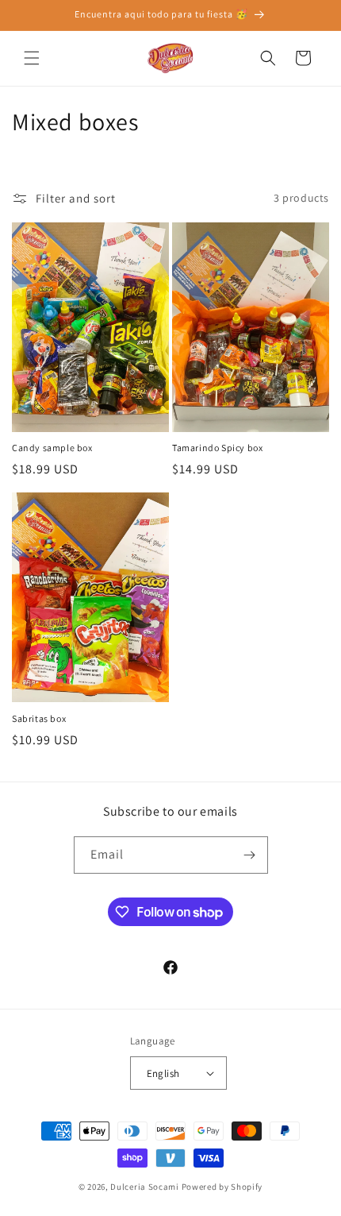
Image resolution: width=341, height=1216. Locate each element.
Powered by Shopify (222, 1186)
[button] (31, 58)
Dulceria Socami (144, 1186)
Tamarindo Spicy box (217, 448)
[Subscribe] (249, 855)
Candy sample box (52, 448)
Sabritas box (39, 718)
